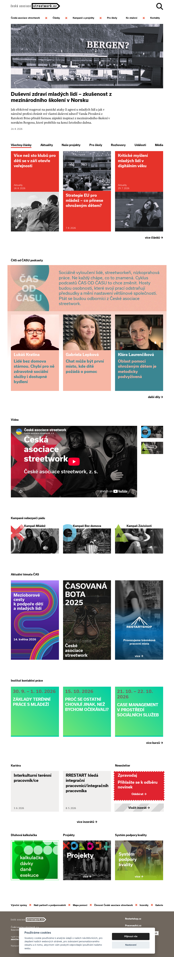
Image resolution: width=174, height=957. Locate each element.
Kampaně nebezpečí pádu (28, 518)
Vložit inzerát (139, 807)
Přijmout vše (130, 936)
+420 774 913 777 (18, 936)
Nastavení (130, 944)
